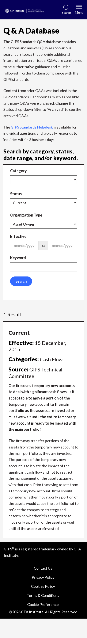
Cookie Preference (43, 604)
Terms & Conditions (43, 595)
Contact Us (43, 568)
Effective (18, 236)
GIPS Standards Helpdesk (32, 127)
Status (16, 193)
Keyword (18, 257)
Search (21, 281)
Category (18, 170)
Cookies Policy (43, 586)
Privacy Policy (43, 577)
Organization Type (26, 215)
